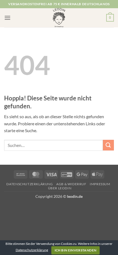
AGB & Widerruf (71, 184)
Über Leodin (60, 188)
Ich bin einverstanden (76, 250)
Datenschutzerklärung (29, 184)
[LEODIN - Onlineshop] (59, 17)
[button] (7, 17)
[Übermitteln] (108, 145)
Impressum (100, 184)
